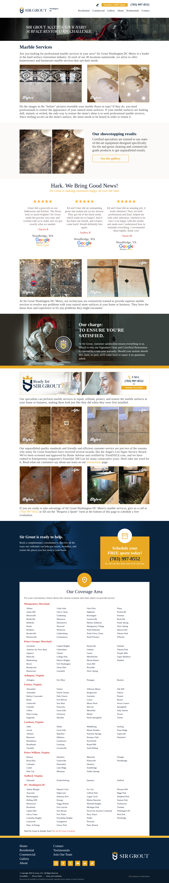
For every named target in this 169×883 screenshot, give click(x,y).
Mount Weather (93, 730)
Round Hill (91, 744)
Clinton (60, 653)
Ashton (29, 608)
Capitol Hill (31, 811)
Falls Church (62, 696)
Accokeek (30, 646)
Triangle (120, 757)
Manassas (61, 771)
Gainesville (61, 760)
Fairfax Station (63, 692)
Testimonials (132, 10)
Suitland (120, 646)
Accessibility (24, 876)
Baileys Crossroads (34, 696)
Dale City (30, 771)
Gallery (111, 10)
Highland (91, 612)
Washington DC (123, 811)
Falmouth (30, 780)
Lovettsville (62, 748)
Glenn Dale (61, 667)
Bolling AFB (31, 800)
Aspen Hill (31, 612)
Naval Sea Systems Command (99, 811)
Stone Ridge (122, 730)
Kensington (91, 615)
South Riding (92, 748)
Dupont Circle (63, 789)
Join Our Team (62, 854)
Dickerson (61, 630)
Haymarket (61, 764)
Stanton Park (122, 800)
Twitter (70, 863)
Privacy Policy (37, 876)
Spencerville (122, 630)
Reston (120, 700)
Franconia (61, 707)
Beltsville (30, 657)
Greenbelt (61, 671)
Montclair (91, 757)
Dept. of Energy (33, 825)
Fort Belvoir (62, 700)
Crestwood (30, 821)
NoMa (89, 818)
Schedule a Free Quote (134, 388)
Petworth (90, 821)
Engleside (30, 717)
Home (23, 846)
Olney (119, 608)
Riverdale (91, 667)
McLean (90, 707)
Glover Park (62, 825)
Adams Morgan (32, 789)
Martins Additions (94, 623)
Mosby (90, 714)
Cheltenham (62, 649)
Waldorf (120, 660)
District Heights (63, 660)
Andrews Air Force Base (36, 649)
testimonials (94, 462)
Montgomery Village (95, 626)
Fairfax (60, 689)
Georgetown (62, 821)
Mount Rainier (93, 660)
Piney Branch (92, 825)
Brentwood (31, 671)
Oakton (120, 692)
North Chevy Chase (95, 633)
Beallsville (30, 619)
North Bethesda (93, 630)
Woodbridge (122, 760)
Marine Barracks (94, 800)
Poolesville (121, 612)
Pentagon (91, 680)
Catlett (29, 768)
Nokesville (91, 760)
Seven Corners (123, 703)
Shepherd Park (123, 796)
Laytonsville (92, 619)
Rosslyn (120, 680)
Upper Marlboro (124, 657)
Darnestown (62, 623)
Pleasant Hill (122, 789)
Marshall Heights (94, 803)
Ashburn (30, 734)
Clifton (29, 710)
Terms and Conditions (54, 876)
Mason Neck (92, 703)
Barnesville (31, 615)
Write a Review (97, 5)
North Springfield (94, 717)
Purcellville (91, 741)
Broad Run (31, 760)
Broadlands (31, 744)
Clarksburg (61, 615)
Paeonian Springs (94, 734)
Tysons (120, 714)
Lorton (89, 700)
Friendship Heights (65, 818)
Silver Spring (122, 626)
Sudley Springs (93, 771)
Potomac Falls (93, 737)
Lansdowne (61, 741)
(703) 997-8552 (140, 4)
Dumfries (60, 757)
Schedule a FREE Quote (114, 5)
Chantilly (30, 707)
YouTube (77, 863)
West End (121, 814)
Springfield (121, 707)
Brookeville (31, 633)
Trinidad (120, 807)
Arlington (30, 680)
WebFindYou (144, 876)
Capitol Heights (63, 646)
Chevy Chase (62, 612)
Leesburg (60, 744)
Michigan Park (93, 807)
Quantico (90, 764)
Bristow (29, 757)
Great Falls (61, 710)
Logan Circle (92, 796)
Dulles (59, 726)
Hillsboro (60, 737)
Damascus (61, 619)
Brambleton (31, 741)
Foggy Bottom (63, 803)
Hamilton (60, 734)
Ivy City (90, 789)
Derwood (60, 626)
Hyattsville (91, 646)
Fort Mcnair (62, 811)
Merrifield (91, 710)
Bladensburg (31, 660)
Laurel (89, 653)
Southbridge (92, 768)
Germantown (62, 637)
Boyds (29, 626)
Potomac (120, 615)
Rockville (121, 619)
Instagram (56, 863)
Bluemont (30, 737)
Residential (84, 10)
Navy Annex (92, 814)
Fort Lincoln (62, 807)
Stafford (120, 780)
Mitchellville (92, 657)
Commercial (98, 10)
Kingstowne (92, 692)
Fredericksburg (63, 780)
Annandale (30, 692)
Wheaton (121, 637)
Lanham (90, 649)
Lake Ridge (61, 768)
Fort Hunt (61, 703)
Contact (145, 10)
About (120, 10)
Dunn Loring (31, 714)
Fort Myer (61, 680)
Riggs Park (121, 793)
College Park (62, 657)
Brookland (30, 807)
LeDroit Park (92, 793)
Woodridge (121, 818)
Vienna (120, 717)
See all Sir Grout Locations (63, 831)
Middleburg (92, 726)
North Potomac (93, 637)
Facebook (63, 863)
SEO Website (133, 876)
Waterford (121, 737)
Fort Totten (61, 814)
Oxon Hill (91, 664)
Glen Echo (91, 608)
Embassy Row (63, 796)
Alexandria (31, 689)
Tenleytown (122, 803)
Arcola (29, 730)
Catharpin (30, 764)
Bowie (29, 664)
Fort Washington (64, 664)
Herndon (60, 717)
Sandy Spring (122, 623)
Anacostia (30, 793)
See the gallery (110, 158)
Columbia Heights (34, 818)
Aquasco (30, 653)
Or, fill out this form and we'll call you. (125, 563)
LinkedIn (84, 863)
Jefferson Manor (93, 689)
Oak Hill (120, 689)
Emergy (60, 800)
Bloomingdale (32, 796)
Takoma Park (122, 633)
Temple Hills (122, 653)
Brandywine (31, 667)
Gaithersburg (62, 633)
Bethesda (30, 623)
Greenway (61, 714)
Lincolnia (91, 696)
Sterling (120, 726)
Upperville (121, 734)
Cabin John (61, 608)
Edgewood (61, 793)
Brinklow (30, 630)
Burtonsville (31, 637)
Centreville (31, 703)
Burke (29, 700)
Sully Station (122, 710)
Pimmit (120, 696)
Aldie (28, 726)
